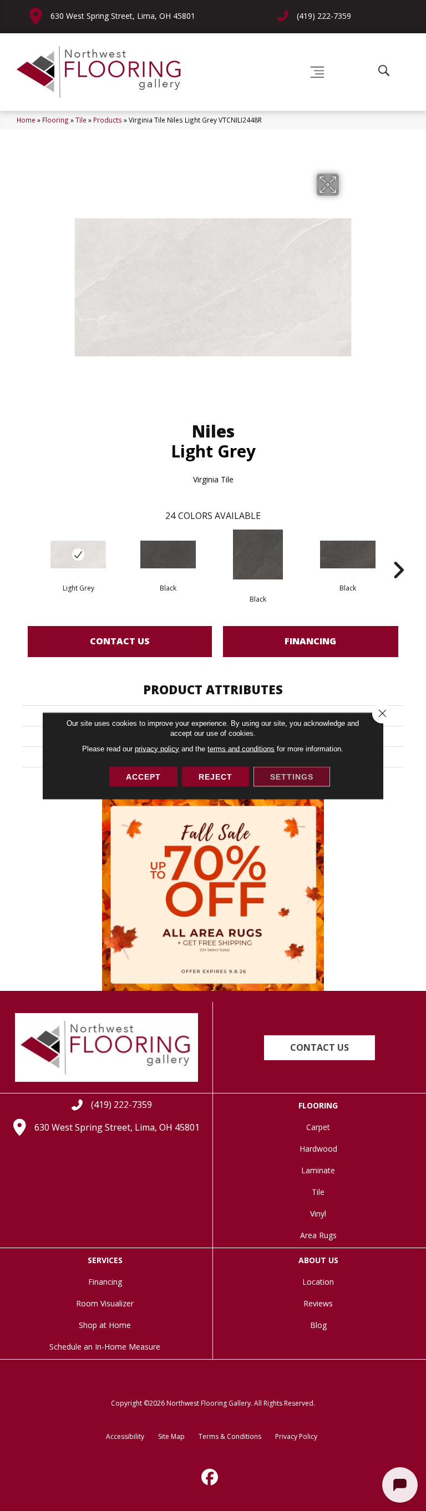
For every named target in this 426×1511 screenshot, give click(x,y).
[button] (319, 1047)
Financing (310, 641)
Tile (81, 119)
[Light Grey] (78, 554)
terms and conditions (241, 748)
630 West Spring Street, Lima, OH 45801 (122, 16)
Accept (143, 776)
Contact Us (120, 641)
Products (107, 119)
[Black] (168, 554)
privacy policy (157, 748)
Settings (291, 776)
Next (398, 553)
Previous (27, 553)
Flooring (55, 119)
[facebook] (210, 1477)
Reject (215, 776)
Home (26, 119)
